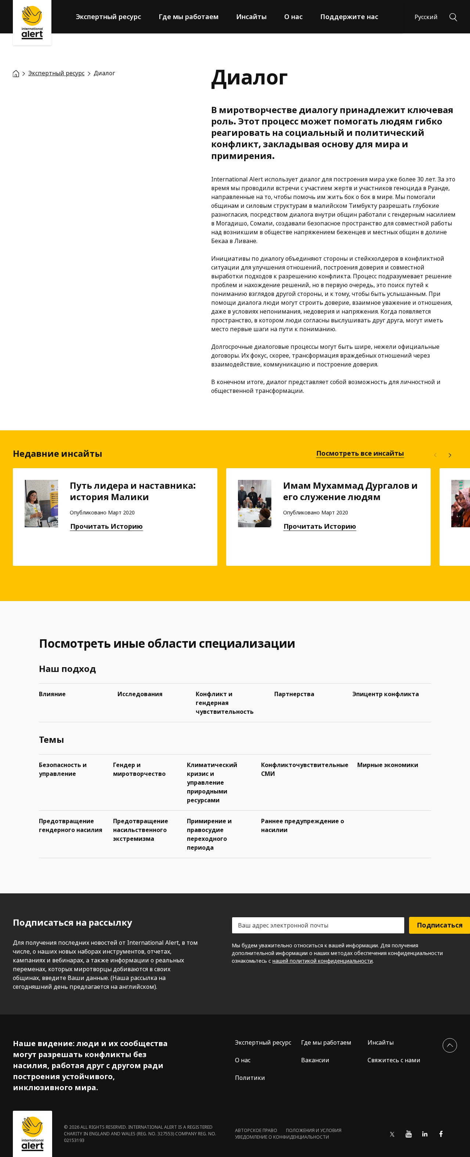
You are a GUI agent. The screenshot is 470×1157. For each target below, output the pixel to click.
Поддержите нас (349, 16)
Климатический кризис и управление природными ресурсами (212, 782)
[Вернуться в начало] (449, 1045)
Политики (250, 1078)
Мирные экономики (387, 765)
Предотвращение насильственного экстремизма (140, 830)
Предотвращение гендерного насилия (70, 825)
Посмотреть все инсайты (360, 453)
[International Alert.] (16, 73)
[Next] (449, 455)
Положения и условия (313, 1130)
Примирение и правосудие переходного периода (209, 834)
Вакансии (315, 1060)
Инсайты (251, 16)
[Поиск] (453, 16)
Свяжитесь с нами (394, 1060)
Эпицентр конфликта (385, 694)
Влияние (52, 694)
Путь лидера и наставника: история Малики (133, 491)
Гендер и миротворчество (139, 769)
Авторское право (256, 1130)
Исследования (140, 694)
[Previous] (435, 455)
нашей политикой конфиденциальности (322, 960)
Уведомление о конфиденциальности (282, 1137)
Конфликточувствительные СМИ (304, 769)
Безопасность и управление (63, 769)
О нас (293, 16)
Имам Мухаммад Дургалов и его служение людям (350, 491)
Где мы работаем (188, 16)
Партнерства (294, 694)
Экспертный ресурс (108, 16)
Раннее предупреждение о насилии (302, 825)
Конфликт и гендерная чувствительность (225, 703)
